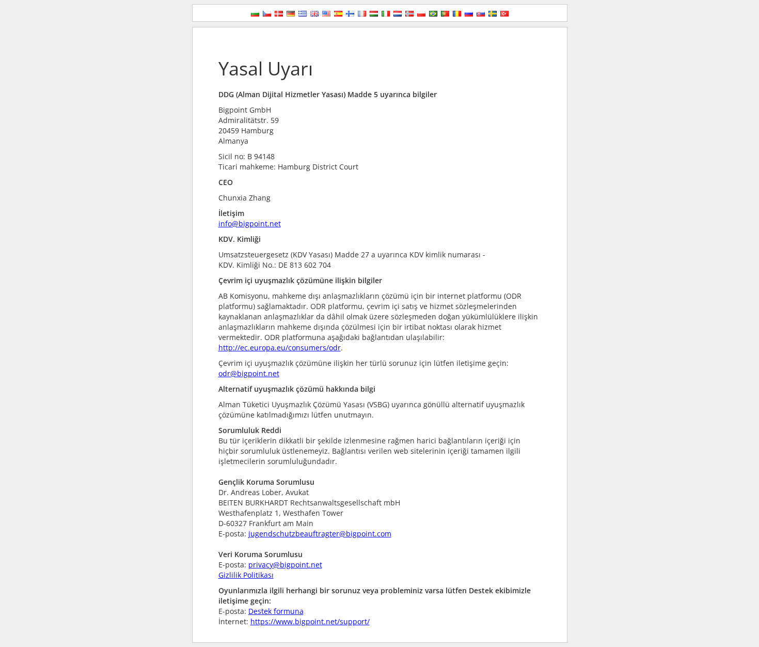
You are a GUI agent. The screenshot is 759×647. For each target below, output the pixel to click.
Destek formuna (276, 611)
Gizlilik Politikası (246, 575)
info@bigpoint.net (249, 223)
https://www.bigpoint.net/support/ (310, 621)
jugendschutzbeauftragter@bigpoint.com (319, 533)
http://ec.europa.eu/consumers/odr (279, 347)
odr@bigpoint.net (248, 373)
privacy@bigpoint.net (285, 564)
